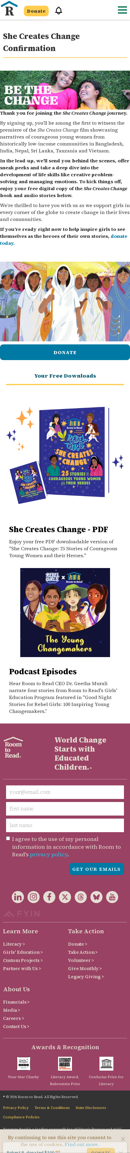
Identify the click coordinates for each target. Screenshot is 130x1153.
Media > (11, 1010)
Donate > (77, 944)
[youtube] (110, 898)
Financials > (16, 1002)
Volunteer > (81, 960)
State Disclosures (91, 1108)
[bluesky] (94, 898)
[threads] (79, 898)
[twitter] (63, 898)
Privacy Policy (16, 1108)
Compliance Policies (21, 1117)
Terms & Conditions (52, 1108)
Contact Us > (16, 1026)
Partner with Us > (22, 968)
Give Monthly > (85, 968)
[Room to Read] (9, 8)
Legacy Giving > (86, 976)
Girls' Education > (23, 952)
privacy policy (48, 854)
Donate (36, 11)
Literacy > (14, 944)
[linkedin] (18, 898)
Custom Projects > (23, 960)
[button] (56, 13)
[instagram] (32, 898)
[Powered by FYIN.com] (21, 913)
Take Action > (83, 952)
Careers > (13, 1018)
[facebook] (47, 898)
